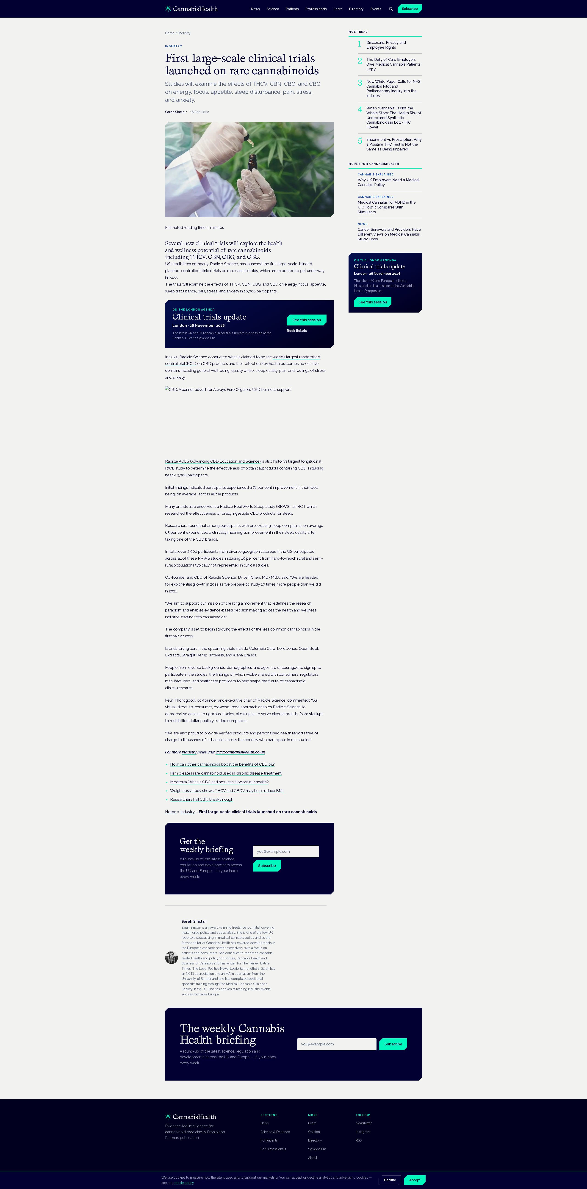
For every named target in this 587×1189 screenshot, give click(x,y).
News (255, 9)
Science (273, 9)
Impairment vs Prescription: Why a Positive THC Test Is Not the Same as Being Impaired (394, 144)
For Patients (269, 1140)
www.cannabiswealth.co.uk (240, 752)
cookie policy (184, 1183)
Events (376, 9)
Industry (187, 811)
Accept (415, 1180)
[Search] (391, 9)
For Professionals (273, 1149)
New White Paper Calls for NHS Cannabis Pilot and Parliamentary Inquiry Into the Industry (393, 88)
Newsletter (364, 1123)
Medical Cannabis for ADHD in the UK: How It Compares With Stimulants (387, 207)
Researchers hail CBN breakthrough (201, 799)
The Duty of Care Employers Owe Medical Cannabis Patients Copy (393, 64)
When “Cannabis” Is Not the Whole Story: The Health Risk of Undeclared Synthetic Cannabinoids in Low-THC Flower (393, 117)
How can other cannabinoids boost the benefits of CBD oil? (222, 764)
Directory (356, 9)
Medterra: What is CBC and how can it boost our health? (219, 782)
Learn (338, 9)
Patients (292, 9)
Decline (390, 1180)
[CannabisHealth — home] (191, 9)
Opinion (314, 1132)
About (312, 1158)
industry (189, 752)
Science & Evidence (275, 1132)
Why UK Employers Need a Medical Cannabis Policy (388, 182)
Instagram (363, 1132)
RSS (359, 1140)
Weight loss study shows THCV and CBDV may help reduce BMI (227, 790)
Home (169, 33)
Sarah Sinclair (176, 112)
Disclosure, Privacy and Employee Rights (386, 45)
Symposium (317, 1149)
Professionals (316, 9)
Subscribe (410, 9)
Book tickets (297, 331)
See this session (306, 320)
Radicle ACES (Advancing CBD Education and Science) (213, 461)
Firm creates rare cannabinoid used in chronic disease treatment (226, 773)
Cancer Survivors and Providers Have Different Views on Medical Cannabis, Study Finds (389, 234)
